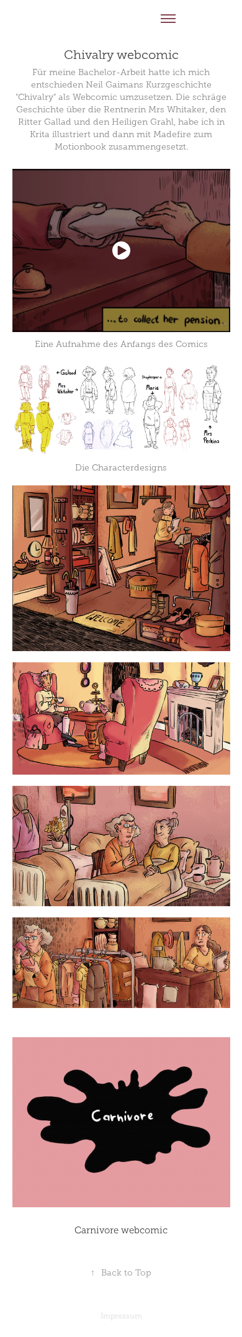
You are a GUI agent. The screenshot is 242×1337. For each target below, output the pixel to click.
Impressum (121, 1316)
